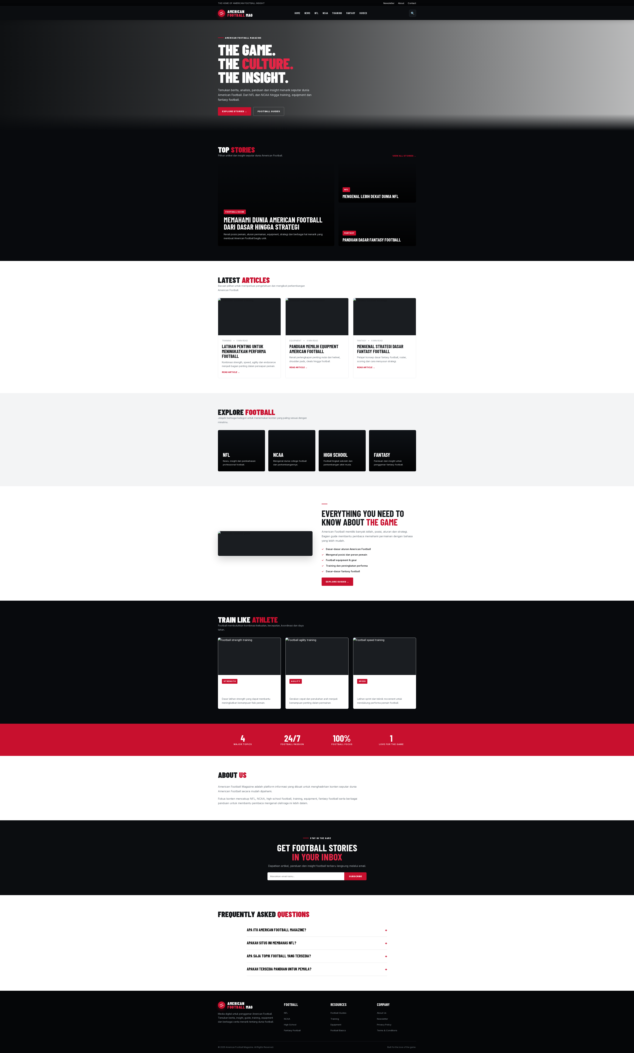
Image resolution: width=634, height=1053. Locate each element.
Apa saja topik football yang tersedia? (317, 956)
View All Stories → (404, 155)
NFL (316, 13)
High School (290, 1024)
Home (297, 13)
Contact (412, 3)
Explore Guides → (337, 581)
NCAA (325, 13)
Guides (363, 13)
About (401, 3)
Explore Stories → (234, 111)
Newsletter (388, 3)
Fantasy (350, 13)
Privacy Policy (384, 1024)
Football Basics (338, 1030)
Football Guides (269, 111)
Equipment (336, 1024)
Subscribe (355, 876)
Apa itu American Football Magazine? (317, 930)
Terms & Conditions (387, 1030)
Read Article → (231, 372)
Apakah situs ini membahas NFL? (317, 943)
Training (337, 13)
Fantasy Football (292, 1030)
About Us (381, 1013)
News (307, 13)
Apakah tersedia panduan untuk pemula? (317, 969)
